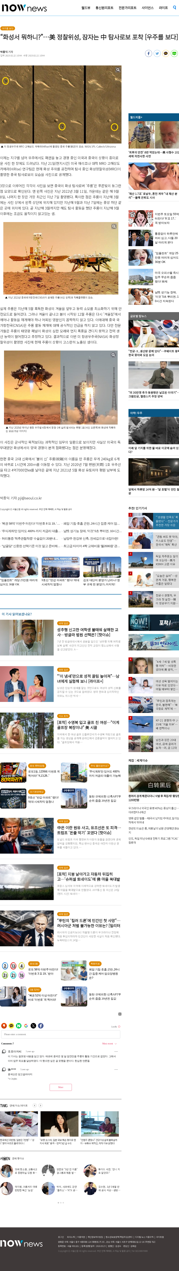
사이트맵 (160, 1236)
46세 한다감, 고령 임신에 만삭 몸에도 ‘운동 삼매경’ (109, 1172)
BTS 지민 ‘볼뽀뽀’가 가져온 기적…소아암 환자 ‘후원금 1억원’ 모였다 (98, 1141)
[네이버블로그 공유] (174, 56)
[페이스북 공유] (148, 56)
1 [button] (58, 1202)
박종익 (4, 52)
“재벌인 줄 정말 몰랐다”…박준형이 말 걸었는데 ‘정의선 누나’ (57, 1141)
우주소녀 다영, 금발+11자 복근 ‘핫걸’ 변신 (68, 1170)
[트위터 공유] (157, 56)
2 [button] (61, 1202)
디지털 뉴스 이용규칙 (144, 1236)
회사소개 (71, 1236)
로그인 (61, 1236)
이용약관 (81, 1236)
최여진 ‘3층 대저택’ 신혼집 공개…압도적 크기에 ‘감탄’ (26, 1172)
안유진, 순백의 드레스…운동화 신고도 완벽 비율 (109, 1190)
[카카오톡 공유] (165, 56)
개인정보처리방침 (95, 1236)
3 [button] (63, 1202)
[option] (58, 1129)
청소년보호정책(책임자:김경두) (119, 1236)
